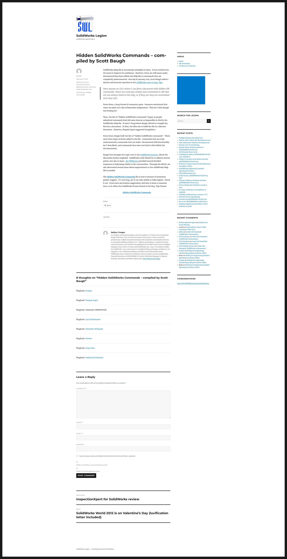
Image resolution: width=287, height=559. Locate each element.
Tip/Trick (79, 82)
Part (90, 89)
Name (79, 422)
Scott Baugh (80, 92)
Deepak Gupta (92, 300)
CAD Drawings (184, 237)
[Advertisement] (191, 90)
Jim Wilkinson (132, 161)
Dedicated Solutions (94, 357)
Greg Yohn (90, 348)
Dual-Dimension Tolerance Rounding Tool (194, 143)
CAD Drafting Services (187, 246)
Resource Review (82, 87)
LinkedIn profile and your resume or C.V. (193, 195)
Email (79, 433)
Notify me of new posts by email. (88, 471)
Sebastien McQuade (94, 329)
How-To (86, 82)
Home (181, 61)
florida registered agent (187, 222)
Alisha (181, 232)
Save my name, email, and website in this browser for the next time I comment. (107, 456)
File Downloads (184, 64)
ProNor (89, 338)
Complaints (80, 84)
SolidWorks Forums (149, 155)
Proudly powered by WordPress (103, 549)
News (87, 84)
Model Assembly (82, 89)
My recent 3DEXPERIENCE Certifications (193, 202)
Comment (81, 389)
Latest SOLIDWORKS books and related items (193, 283)
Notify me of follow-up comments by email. (92, 465)
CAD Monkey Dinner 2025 (188, 152)
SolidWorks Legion (91, 36)
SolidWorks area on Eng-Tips (149, 82)
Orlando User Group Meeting (189, 145)
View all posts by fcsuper (151, 259)
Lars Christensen (93, 319)
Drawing (92, 87)
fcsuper (79, 76)
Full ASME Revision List (187, 173)
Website (80, 444)
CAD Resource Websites (187, 66)
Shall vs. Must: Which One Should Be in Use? (194, 140)
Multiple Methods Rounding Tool (191, 138)
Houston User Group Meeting (189, 197)
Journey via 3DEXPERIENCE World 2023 (193, 199)
